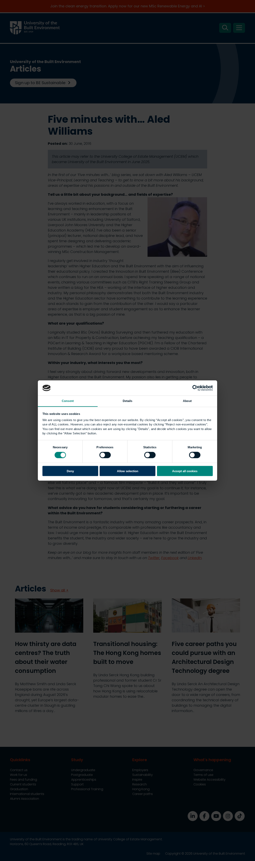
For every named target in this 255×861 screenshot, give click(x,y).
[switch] (105, 455)
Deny (70, 471)
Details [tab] (127, 401)
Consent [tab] (68, 401)
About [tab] (187, 401)
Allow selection (127, 471)
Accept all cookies (184, 471)
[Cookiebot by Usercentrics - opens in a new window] (195, 388)
